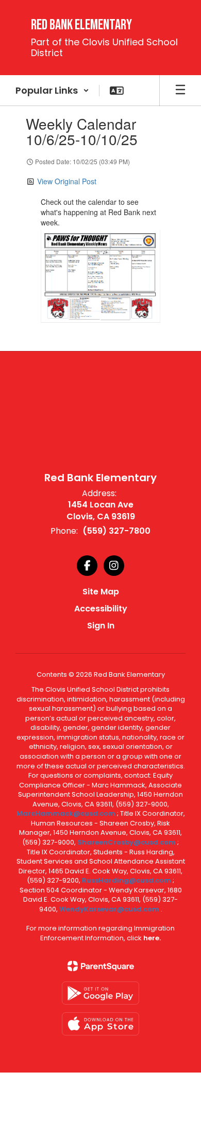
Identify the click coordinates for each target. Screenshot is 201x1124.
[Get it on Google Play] (100, 993)
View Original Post (66, 181)
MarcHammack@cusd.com (65, 813)
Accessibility (100, 608)
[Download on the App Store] (100, 1023)
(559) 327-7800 (116, 531)
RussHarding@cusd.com (126, 880)
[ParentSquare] (101, 966)
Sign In (100, 625)
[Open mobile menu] (180, 90)
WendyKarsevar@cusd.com (110, 909)
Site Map (100, 592)
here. (152, 938)
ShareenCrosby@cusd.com (126, 842)
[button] (52, 90)
